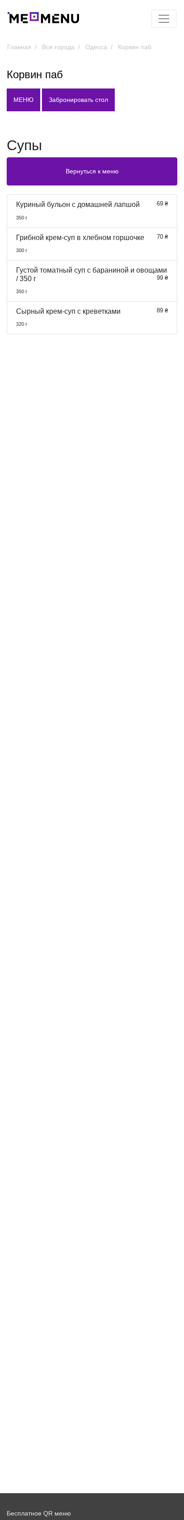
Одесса (96, 47)
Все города (58, 47)
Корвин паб (134, 47)
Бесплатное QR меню (39, 1513)
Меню (23, 99)
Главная (19, 47)
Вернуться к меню (92, 171)
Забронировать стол (78, 99)
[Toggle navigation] (163, 19)
